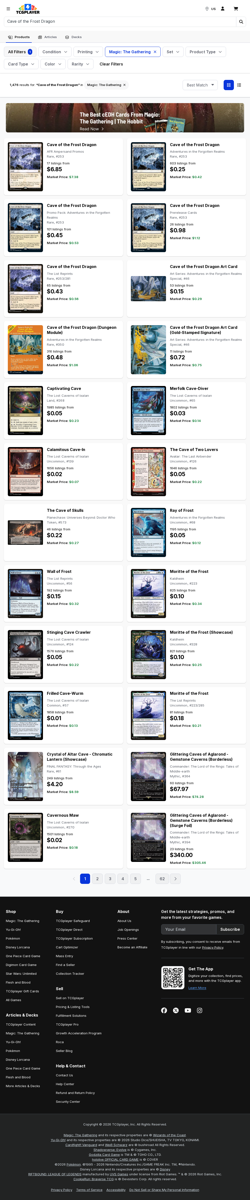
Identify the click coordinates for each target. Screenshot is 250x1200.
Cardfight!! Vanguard (81, 1145)
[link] (28, 9)
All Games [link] (13, 1000)
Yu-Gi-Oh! (58, 1140)
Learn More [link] (197, 988)
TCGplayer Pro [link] (67, 1024)
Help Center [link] (65, 1084)
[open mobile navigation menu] (8, 9)
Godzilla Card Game (104, 1155)
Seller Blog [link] (64, 1051)
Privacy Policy (212, 947)
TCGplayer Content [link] (21, 1024)
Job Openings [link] (128, 930)
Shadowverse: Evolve (110, 1150)
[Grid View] (229, 85)
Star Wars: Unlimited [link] (21, 973)
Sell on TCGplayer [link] (70, 998)
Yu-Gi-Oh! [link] (13, 930)
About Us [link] (124, 921)
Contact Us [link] (64, 1075)
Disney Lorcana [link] (18, 947)
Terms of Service (89, 1190)
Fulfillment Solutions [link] (71, 1016)
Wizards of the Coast (169, 1135)
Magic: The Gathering (80, 1135)
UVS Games (119, 1174)
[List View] (239, 85)
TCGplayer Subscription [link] (74, 938)
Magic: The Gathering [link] (22, 921)
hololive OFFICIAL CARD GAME (115, 1159)
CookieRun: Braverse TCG (93, 1179)
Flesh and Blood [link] (18, 982)
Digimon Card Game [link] (21, 965)
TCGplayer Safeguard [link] (73, 921)
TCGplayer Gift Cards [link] (22, 991)
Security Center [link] (68, 1102)
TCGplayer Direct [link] (69, 930)
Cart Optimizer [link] (67, 947)
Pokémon (74, 1164)
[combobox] (200, 85)
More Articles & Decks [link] (23, 1086)
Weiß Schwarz (116, 1145)
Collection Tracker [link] (70, 973)
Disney (165, 1169)
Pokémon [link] (13, 938)
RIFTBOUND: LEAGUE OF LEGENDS (55, 1174)
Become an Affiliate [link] (132, 947)
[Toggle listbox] (212, 85)
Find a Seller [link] (65, 965)
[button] (241, 22)
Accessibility (115, 1190)
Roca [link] (60, 1042)
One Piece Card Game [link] (23, 956)
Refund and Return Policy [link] (75, 1093)
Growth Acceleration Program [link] (79, 1033)
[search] (120, 21)
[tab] (19, 37)
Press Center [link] (127, 938)
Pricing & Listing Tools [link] (73, 1007)
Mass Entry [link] (64, 956)
